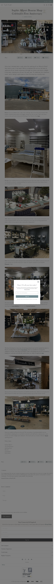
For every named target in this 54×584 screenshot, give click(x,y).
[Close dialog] (38, 282)
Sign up (27, 296)
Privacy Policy (27, 289)
